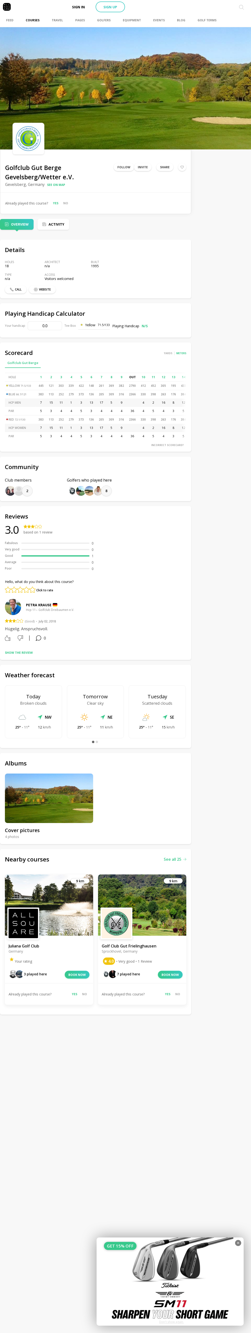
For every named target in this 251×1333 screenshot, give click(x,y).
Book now (77, 975)
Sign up (110, 7)
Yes (55, 203)
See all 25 (172, 859)
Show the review (19, 653)
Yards (168, 353)
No (65, 203)
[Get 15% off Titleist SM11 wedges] (170, 1281)
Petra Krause (38, 605)
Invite (143, 167)
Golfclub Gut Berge (22, 363)
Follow (123, 167)
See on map (56, 185)
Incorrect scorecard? (167, 445)
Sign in (78, 7)
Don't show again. (171, 1322)
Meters (181, 353)
